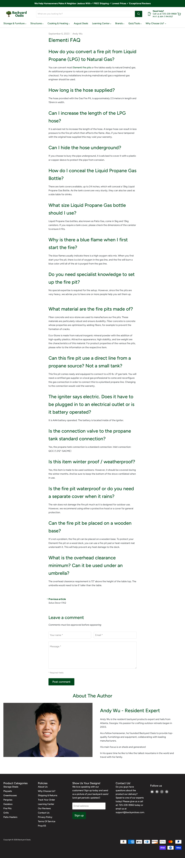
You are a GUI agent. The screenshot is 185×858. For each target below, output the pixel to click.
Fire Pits (7, 808)
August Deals (81, 23)
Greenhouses (10, 795)
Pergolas (7, 799)
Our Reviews (44, 808)
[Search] (138, 14)
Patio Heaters (10, 817)
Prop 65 (42, 825)
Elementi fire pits (82, 67)
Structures (36, 23)
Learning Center (101, 23)
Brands (119, 23)
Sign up (79, 815)
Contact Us (43, 812)
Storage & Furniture (14, 23)
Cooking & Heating (58, 23)
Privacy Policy (45, 817)
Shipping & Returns (47, 795)
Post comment (61, 681)
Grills (6, 812)
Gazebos (7, 804)
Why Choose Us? (155, 23)
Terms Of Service (46, 821)
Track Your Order (46, 799)
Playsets (7, 791)
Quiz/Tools (134, 23)
